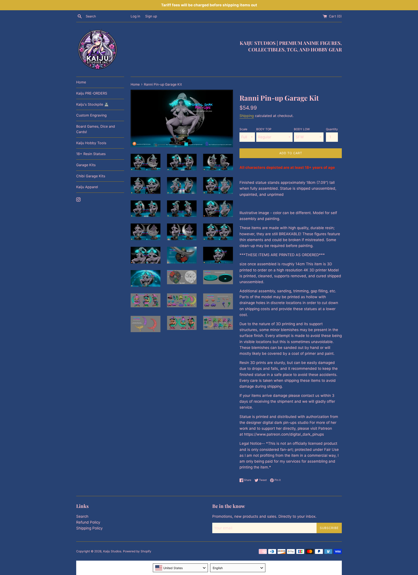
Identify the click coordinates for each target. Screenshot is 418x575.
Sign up (151, 16)
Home (81, 82)
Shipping (246, 115)
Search (82, 516)
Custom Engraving (91, 115)
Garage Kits (86, 165)
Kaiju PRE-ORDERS (91, 93)
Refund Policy (88, 522)
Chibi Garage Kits (90, 176)
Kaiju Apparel (87, 187)
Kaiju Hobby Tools (91, 143)
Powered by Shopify (137, 551)
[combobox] (180, 567)
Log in (135, 16)
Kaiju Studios (112, 551)
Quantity (332, 129)
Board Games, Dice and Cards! (95, 129)
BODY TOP (263, 129)
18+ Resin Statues (91, 154)
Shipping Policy (89, 528)
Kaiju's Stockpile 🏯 (92, 104)
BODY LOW (302, 129)
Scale (243, 129)
